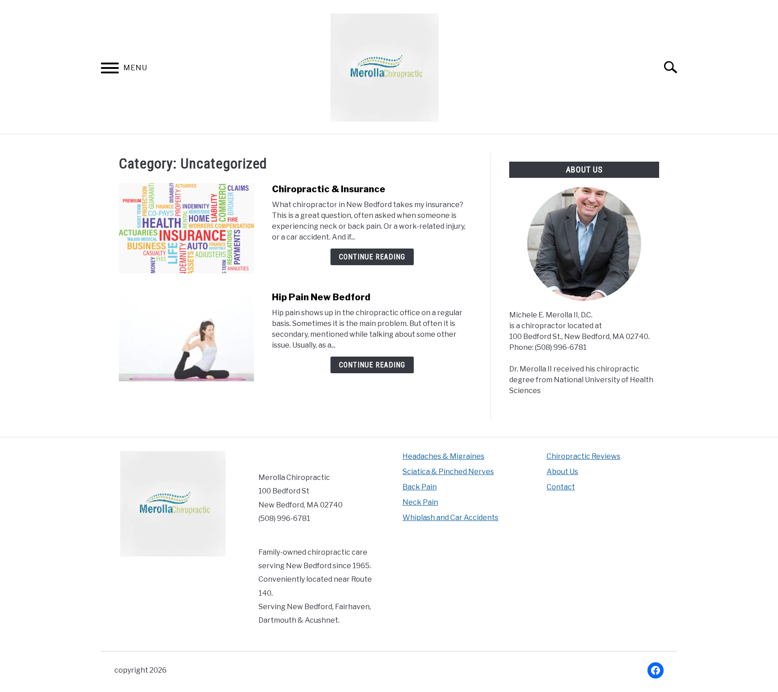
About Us (562, 471)
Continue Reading (372, 257)
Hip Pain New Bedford (321, 297)
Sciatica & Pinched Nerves (448, 471)
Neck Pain (420, 502)
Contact (561, 487)
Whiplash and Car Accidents (450, 517)
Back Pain (420, 487)
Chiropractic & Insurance (328, 189)
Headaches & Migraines (443, 456)
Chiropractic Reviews (583, 456)
